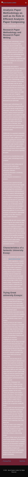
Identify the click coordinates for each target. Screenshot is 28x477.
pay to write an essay (14, 259)
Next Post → (23, 461)
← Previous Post (6, 461)
